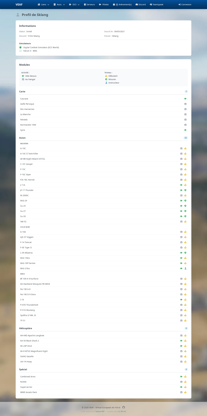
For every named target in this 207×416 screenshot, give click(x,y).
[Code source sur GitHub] (123, 407)
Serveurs (91, 4)
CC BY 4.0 (122, 411)
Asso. (59, 4)
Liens (44, 4)
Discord (142, 4)
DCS (74, 4)
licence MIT (100, 411)
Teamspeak (158, 4)
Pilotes (105, 4)
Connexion (186, 4)
